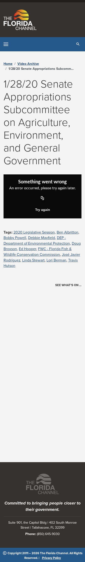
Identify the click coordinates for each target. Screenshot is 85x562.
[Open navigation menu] (6, 44)
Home (8, 64)
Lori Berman (56, 260)
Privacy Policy (51, 558)
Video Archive (28, 64)
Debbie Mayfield (41, 238)
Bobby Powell (15, 238)
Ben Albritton (67, 232)
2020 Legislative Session (34, 232)
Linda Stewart (33, 260)
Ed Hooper (27, 249)
